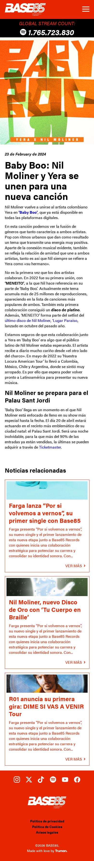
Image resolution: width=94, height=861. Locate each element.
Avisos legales (47, 832)
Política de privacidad (47, 821)
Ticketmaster (50, 447)
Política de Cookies (47, 826)
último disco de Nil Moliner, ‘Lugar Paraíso (41, 320)
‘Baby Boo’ (28, 212)
